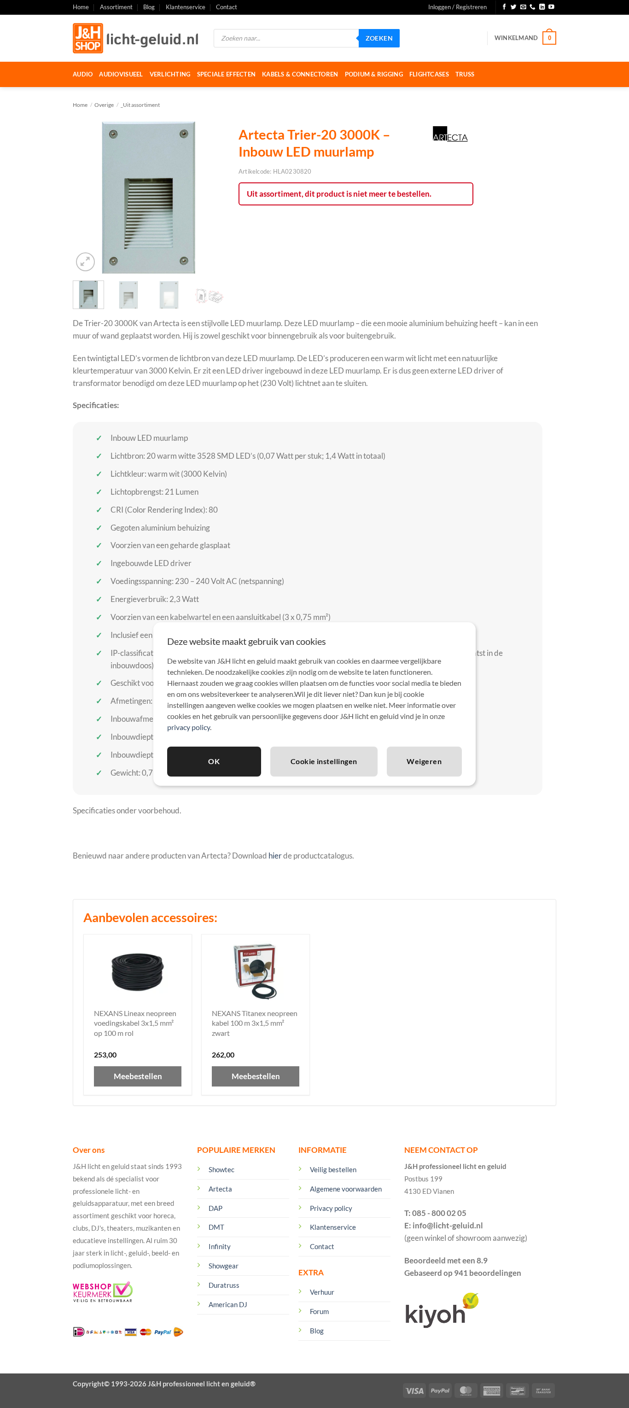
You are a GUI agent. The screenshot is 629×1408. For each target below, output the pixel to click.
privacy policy (188, 727)
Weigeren (424, 761)
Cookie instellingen (324, 761)
